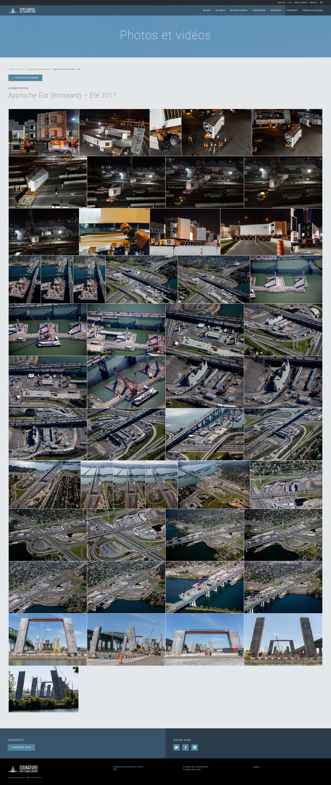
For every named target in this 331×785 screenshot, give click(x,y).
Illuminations (259, 10)
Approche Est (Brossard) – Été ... (67, 69)
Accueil (206, 10)
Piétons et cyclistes (312, 10)
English (313, 2)
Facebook (185, 747)
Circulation (291, 10)
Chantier (21, 69)
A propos (220, 10)
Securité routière (238, 10)
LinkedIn (194, 747)
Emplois (281, 2)
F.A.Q (290, 2)
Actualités (276, 10)
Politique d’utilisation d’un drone (128, 767)
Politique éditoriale (192, 769)
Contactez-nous (21, 747)
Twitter (176, 747)
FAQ (115, 769)
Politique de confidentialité (195, 767)
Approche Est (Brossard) (39, 69)
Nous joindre (301, 2)
